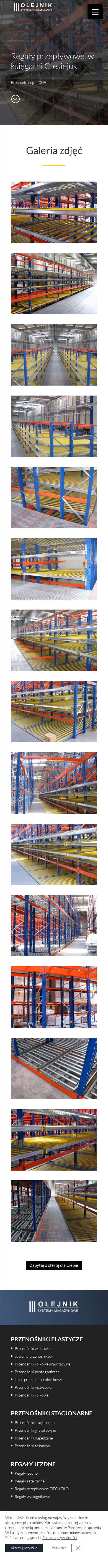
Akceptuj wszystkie (24, 1548)
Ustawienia (58, 1548)
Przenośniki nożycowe (33, 1387)
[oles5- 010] (54, 1097)
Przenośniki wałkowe (32, 1348)
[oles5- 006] (54, 1026)
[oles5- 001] (54, 954)
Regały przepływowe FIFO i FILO (42, 1488)
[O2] (54, 455)
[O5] (54, 669)
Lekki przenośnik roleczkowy (38, 1379)
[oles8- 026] (54, 1240)
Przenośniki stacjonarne (35, 1422)
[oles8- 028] (54, 312)
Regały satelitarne (30, 1481)
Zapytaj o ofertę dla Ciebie (54, 1265)
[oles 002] (54, 740)
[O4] (54, 598)
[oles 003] (54, 812)
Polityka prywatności (59, 1537)
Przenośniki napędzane (34, 1438)
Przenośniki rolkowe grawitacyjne (42, 1364)
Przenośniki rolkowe (31, 1395)
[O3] (54, 526)
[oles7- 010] (54, 241)
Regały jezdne (26, 1473)
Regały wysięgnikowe (32, 1496)
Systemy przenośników (34, 1356)
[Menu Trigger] (95, 11)
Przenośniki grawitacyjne (35, 1430)
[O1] (54, 384)
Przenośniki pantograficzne (37, 1371)
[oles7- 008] (54, 1169)
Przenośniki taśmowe (32, 1445)
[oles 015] (54, 883)
